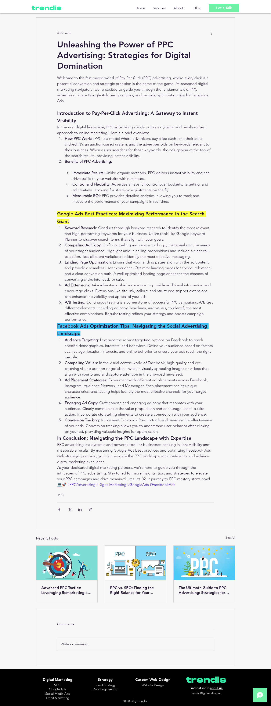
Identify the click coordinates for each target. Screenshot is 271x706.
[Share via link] (90, 509)
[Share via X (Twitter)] (70, 509)
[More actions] (211, 32)
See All (230, 538)
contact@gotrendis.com (206, 693)
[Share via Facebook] (59, 509)
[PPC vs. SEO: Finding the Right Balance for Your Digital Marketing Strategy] (135, 563)
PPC (61, 495)
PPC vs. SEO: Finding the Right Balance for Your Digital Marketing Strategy (134, 590)
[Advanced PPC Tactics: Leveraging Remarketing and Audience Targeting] (66, 563)
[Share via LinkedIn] (80, 509)
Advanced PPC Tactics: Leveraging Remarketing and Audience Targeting (66, 590)
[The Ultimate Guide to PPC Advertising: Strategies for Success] (204, 563)
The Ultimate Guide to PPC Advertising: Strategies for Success (202, 590)
